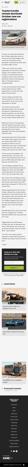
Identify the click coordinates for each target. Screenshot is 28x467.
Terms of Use (11, 275)
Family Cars (14, 425)
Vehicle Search (14, 419)
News (7, 7)
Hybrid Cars (14, 413)
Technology (14, 422)
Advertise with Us (14, 446)
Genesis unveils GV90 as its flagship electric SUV (14, 299)
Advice (14, 410)
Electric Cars (14, 416)
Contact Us (14, 437)
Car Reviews (14, 404)
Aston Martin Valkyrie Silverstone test (14, 324)
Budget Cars (14, 434)
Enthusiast (14, 428)
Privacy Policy (20, 275)
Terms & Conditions (14, 440)
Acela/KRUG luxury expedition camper (14, 373)
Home (3, 7)
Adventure (14, 431)
